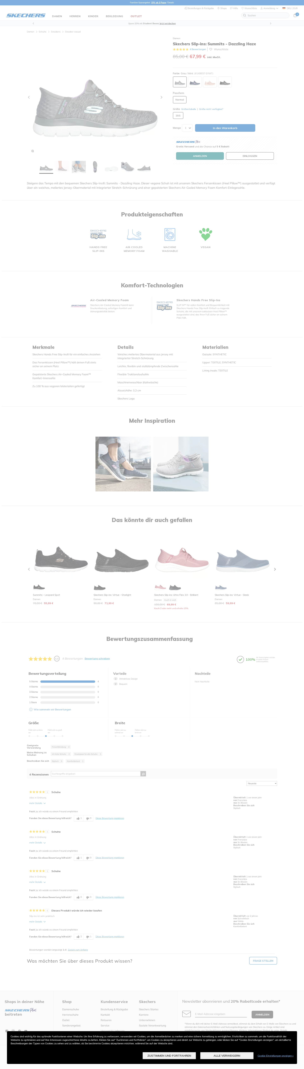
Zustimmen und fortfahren (169, 1055)
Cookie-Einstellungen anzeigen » (276, 1055)
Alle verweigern (227, 1055)
